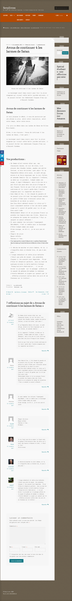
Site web (37, 547)
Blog (11, 15)
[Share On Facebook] (2, 152)
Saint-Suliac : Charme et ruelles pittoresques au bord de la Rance (62, 202)
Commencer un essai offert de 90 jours (61, 93)
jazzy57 (11, 485)
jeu (21, 287)
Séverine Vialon (30, 44)
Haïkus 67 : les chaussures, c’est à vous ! (38, 293)
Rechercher (60, 50)
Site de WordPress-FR (60, 331)
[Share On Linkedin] (2, 159)
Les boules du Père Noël (60, 135)
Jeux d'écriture (25, 27)
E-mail (24, 547)
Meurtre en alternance (60, 131)
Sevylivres (9, 7)
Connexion (59, 321)
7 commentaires (40, 44)
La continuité (35, 27)
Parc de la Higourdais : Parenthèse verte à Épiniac (62, 193)
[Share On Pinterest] (2, 163)
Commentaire (13, 526)
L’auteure (5, 15)
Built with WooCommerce (10, 593)
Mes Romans (20, 15)
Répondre (44, 350)
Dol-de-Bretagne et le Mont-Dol (62, 235)
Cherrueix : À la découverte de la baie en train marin (62, 185)
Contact (28, 20)
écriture (16, 287)
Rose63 (12, 423)
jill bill (11, 320)
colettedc (11, 466)
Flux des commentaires (60, 327)
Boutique (28, 15)
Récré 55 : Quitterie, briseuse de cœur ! (16, 293)
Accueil (7, 27)
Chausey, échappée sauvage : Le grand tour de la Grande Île (62, 220)
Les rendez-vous (14, 27)
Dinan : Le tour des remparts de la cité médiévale (62, 228)
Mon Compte (20, 20)
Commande (40, 15)
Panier (34, 15)
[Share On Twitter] (2, 156)
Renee (12, 444)
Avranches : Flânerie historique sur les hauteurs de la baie (62, 211)
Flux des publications (60, 324)
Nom (11, 547)
